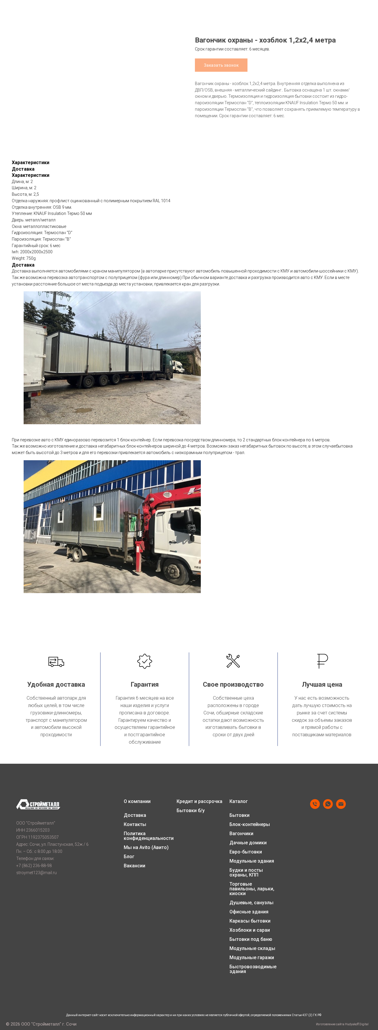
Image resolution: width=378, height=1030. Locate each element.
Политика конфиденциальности (149, 836)
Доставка (135, 815)
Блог (129, 856)
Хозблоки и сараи (249, 930)
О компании (137, 801)
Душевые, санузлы (251, 902)
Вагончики (241, 833)
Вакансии (134, 865)
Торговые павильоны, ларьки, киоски (251, 889)
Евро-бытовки (245, 852)
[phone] (315, 807)
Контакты (135, 824)
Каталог (238, 801)
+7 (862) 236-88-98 (34, 865)
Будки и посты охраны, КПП (246, 872)
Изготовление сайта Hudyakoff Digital (342, 1024)
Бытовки (239, 815)
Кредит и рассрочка (199, 801)
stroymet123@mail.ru (36, 872)
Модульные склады (252, 948)
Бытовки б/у (191, 810)
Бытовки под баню (250, 939)
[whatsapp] (328, 807)
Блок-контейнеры (249, 824)
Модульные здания (251, 861)
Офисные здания (248, 912)
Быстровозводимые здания (252, 969)
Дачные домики (248, 842)
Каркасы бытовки (250, 921)
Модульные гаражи (251, 957)
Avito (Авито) (154, 847)
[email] (341, 807)
